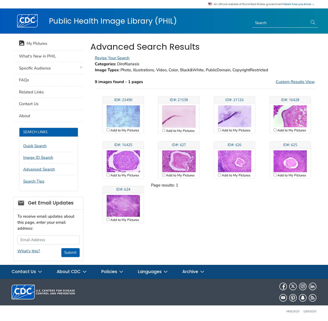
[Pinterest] (293, 298)
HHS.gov (293, 311)
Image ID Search (38, 157)
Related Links (31, 92)
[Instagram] (303, 286)
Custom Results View (295, 81)
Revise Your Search (112, 58)
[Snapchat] (303, 298)
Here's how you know (297, 4)
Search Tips (33, 181)
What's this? (28, 251)
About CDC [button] (69, 272)
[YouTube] (283, 298)
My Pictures (35, 43)
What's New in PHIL (37, 56)
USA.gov (309, 311)
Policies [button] (109, 272)
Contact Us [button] (24, 272)
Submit (70, 252)
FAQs (24, 80)
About (24, 116)
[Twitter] (293, 286)
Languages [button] (150, 272)
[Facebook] (283, 286)
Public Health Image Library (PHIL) (113, 21)
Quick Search (35, 146)
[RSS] (312, 298)
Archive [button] (190, 272)
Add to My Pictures (124, 130)
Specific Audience (35, 68)
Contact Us (29, 103)
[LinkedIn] (312, 286)
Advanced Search (39, 169)
